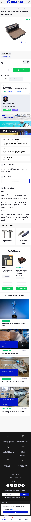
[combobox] (5, 79)
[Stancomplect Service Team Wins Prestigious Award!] (14, 309)
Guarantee (9, 157)
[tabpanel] (15, 32)
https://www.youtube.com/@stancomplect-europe (15, 485)
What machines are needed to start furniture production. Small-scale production (13, 382)
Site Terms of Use (14, 497)
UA (13, 1)
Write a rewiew (7, 276)
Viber (15, 109)
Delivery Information (13, 139)
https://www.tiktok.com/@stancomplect (19, 485)
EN (18, 1)
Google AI (19, 91)
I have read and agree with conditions (16, 497)
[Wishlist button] (24, 62)
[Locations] (26, 2)
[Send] (21, 79)
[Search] (5, 2)
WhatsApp (7, 109)
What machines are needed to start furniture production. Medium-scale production (13, 412)
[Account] (29, 2)
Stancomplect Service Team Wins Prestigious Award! (13, 324)
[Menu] (2, 2)
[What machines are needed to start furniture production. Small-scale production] (14, 367)
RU (15, 1)
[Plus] (10, 70)
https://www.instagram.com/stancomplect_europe (11, 485)
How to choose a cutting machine (10, 353)
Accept (15, 512)
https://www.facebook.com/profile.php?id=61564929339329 (7, 485)
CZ (21, 1)
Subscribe (24, 494)
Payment (8, 149)
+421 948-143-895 (15, 477)
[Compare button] (28, 62)
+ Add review (15, 181)
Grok (14, 91)
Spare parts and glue (8, 8)
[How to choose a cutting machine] (14, 339)
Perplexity (10, 91)
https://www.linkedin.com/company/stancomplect (23, 485)
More (12, 509)
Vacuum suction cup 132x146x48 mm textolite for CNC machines (21, 272)
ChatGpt (4, 91)
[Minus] (3, 70)
